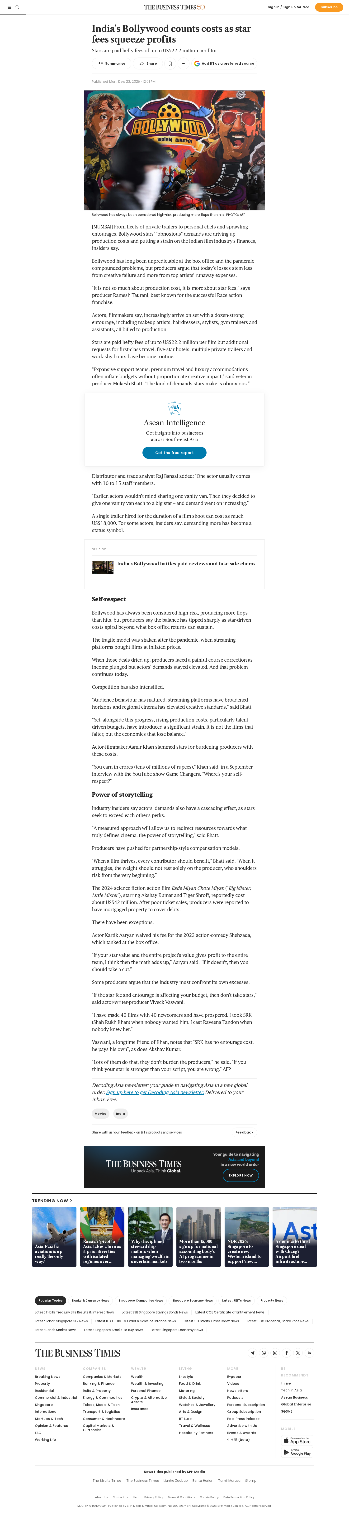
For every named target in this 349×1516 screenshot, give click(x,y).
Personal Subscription (246, 1404)
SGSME (286, 1411)
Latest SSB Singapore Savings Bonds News (155, 1312)
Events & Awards (241, 1432)
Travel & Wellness (194, 1425)
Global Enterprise (296, 1404)
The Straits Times (107, 1480)
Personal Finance (145, 1390)
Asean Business (294, 1397)
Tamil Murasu (229, 1480)
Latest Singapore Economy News (177, 1329)
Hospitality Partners (196, 1432)
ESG (38, 1432)
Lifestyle (186, 1376)
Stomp (250, 1480)
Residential (44, 1390)
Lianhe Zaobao (176, 1480)
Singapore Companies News (140, 1300)
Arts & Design (190, 1411)
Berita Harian (203, 1480)
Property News (271, 1300)
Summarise (115, 63)
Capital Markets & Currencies (98, 1427)
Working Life (45, 1439)
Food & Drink (190, 1383)
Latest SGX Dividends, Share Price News (278, 1321)
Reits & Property (97, 1390)
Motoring (187, 1390)
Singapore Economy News (192, 1300)
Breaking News (47, 1376)
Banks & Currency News (90, 1300)
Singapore (44, 1404)
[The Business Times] (170, 7)
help (136, 1497)
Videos (233, 1383)
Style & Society (191, 1397)
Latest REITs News (236, 1300)
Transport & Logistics (101, 1411)
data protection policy (238, 1497)
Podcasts (235, 1397)
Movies (101, 1113)
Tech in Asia (291, 1390)
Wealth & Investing (147, 1383)
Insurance (139, 1408)
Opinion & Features (51, 1425)
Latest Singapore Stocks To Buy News (113, 1329)
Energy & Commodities (102, 1397)
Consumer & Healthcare (104, 1418)
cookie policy (209, 1497)
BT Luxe (185, 1418)
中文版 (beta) (238, 1439)
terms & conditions (181, 1497)
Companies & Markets (102, 1376)
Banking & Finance (98, 1383)
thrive (286, 1383)
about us (101, 1497)
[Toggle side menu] (9, 7)
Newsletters (237, 1390)
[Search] (17, 7)
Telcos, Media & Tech (101, 1404)
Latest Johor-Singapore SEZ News (61, 1321)
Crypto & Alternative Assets (149, 1399)
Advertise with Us (242, 1425)
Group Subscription (244, 1411)
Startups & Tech (49, 1418)
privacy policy (153, 1497)
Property (42, 1383)
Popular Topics (50, 1300)
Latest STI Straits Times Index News (211, 1321)
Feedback (244, 1132)
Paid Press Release (243, 1418)
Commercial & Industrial (56, 1397)
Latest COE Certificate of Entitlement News (229, 1312)
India (120, 1113)
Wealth (137, 1376)
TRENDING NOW (50, 1201)
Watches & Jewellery (197, 1404)
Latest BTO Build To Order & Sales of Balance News (135, 1321)
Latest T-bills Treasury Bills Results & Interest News (74, 1312)
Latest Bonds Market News (55, 1329)
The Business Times (142, 1480)
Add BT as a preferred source (228, 63)
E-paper (234, 1376)
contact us (120, 1497)
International (46, 1411)
